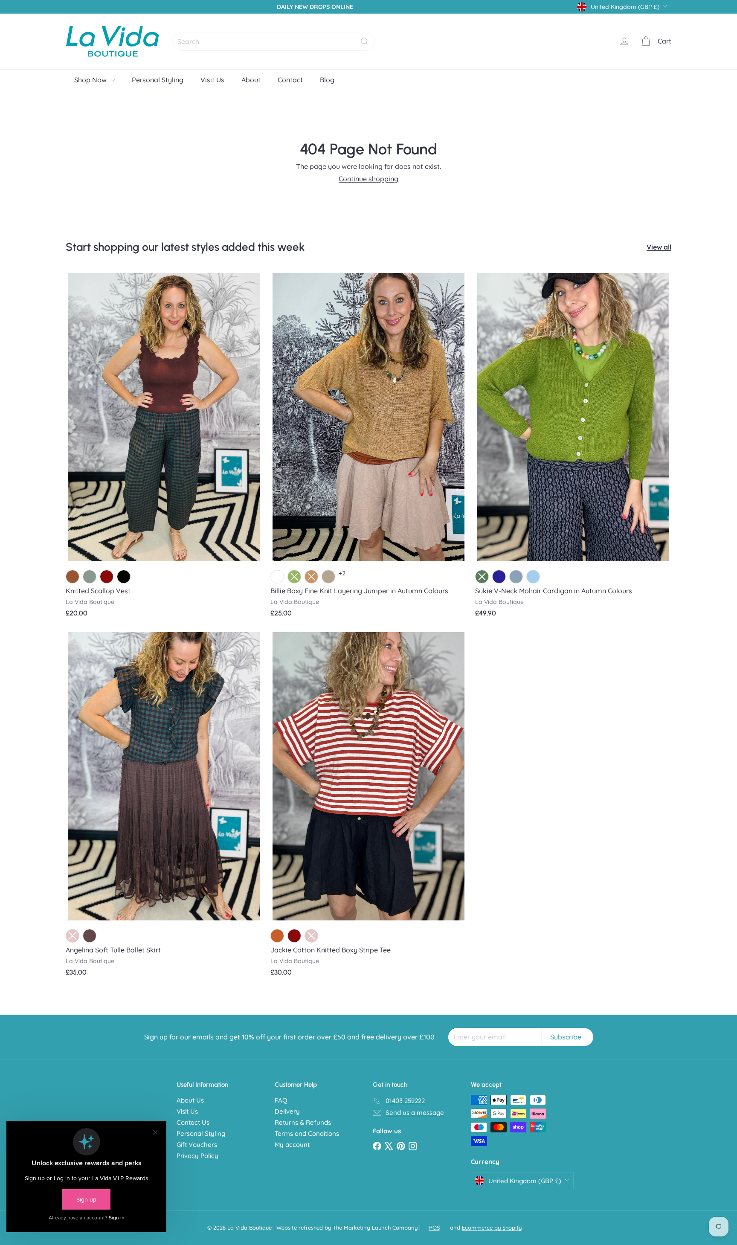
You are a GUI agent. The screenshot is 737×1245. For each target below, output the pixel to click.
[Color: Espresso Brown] (89, 936)
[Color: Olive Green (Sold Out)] (294, 576)
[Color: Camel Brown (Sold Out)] (311, 576)
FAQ (281, 1100)
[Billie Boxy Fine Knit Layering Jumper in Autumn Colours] (368, 448)
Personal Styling (157, 79)
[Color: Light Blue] (533, 576)
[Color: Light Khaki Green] (89, 576)
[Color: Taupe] (328, 576)
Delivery (287, 1111)
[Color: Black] (124, 576)
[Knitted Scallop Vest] (164, 448)
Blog (327, 79)
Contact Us (193, 1122)
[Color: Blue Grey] (516, 576)
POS (434, 1227)
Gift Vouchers (197, 1145)
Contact (290, 79)
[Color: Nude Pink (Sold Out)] (72, 936)
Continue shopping (368, 178)
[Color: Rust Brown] (277, 936)
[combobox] (273, 41)
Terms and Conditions (307, 1133)
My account (292, 1145)
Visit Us (212, 79)
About (251, 79)
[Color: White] (277, 576)
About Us (190, 1100)
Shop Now (91, 79)
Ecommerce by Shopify (492, 1227)
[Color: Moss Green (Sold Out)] (482, 576)
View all (659, 247)
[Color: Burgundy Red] (106, 576)
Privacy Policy (197, 1156)
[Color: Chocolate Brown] (72, 576)
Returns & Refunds (303, 1122)
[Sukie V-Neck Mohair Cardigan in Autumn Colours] (573, 448)
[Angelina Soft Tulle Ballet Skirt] (164, 807)
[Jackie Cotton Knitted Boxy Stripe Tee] (368, 807)
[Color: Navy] (499, 576)
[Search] (364, 41)
